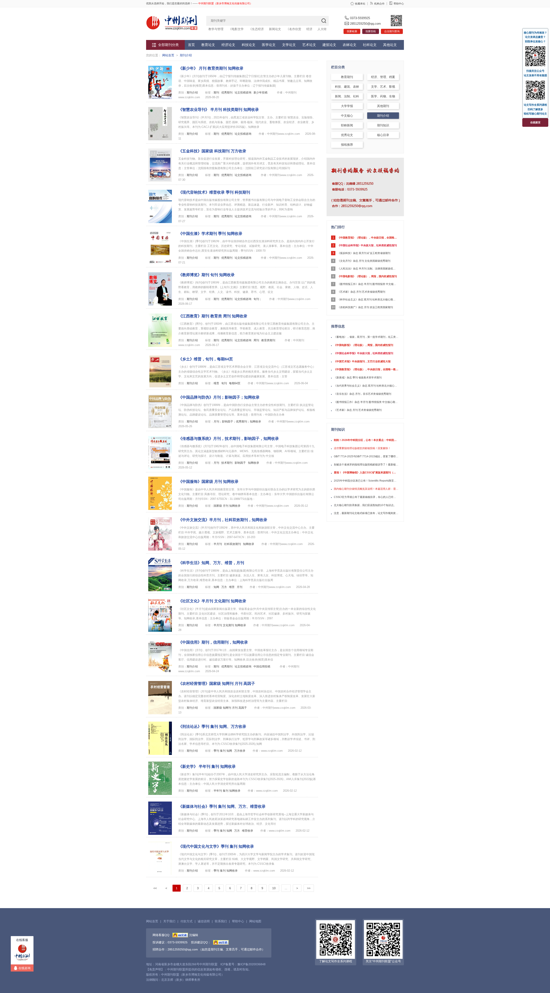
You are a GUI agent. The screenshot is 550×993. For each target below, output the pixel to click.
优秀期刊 (226, 92)
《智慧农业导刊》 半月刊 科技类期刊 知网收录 (218, 109)
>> (308, 888)
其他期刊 (383, 106)
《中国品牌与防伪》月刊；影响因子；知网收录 (219, 397)
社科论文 (370, 45)
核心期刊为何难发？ (535, 32)
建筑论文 (329, 45)
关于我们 (169, 921)
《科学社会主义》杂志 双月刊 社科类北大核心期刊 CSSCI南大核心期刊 (368, 299)
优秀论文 (347, 135)
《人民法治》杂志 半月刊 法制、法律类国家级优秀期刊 (368, 268)
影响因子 (240, 462)
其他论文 (390, 45)
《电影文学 (236, 29)
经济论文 (228, 45)
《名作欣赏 (293, 29)
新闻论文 (275, 29)
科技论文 (248, 45)
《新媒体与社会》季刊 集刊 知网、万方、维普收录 (222, 806)
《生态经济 (256, 29)
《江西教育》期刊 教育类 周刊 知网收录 (212, 316)
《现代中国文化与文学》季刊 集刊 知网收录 (216, 846)
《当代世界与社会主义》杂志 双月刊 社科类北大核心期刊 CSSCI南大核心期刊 (366, 385)
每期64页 (234, 383)
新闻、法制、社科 (347, 96)
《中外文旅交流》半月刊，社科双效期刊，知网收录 (222, 520)
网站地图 (255, 921)
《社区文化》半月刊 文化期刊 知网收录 (212, 601)
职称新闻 (347, 125)
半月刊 (218, 544)
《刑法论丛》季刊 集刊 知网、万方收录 (212, 726)
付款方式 (186, 921)
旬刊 (224, 383)
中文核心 (347, 115)
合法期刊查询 (392, 31)
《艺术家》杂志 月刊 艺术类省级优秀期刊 (361, 291)
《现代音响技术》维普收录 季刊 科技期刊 (214, 192)
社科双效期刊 (232, 544)
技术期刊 (226, 462)
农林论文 (349, 45)
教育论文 (208, 45)
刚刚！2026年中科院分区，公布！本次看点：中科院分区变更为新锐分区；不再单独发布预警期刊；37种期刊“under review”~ (366, 440)
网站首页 (168, 55)
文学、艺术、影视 (383, 86)
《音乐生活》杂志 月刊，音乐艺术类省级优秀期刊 (362, 393)
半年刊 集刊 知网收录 (227, 790)
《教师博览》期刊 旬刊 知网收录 (206, 275)
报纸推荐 (347, 144)
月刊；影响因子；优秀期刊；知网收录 (237, 421)
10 (274, 888)
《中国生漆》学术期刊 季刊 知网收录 (210, 233)
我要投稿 (370, 31)
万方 (224, 587)
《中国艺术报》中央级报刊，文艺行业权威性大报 (362, 361)
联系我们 (221, 921)
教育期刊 (347, 77)
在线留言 (535, 122)
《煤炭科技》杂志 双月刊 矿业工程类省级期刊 (364, 253)
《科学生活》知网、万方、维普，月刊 (211, 563)
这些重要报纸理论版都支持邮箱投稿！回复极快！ (362, 448)
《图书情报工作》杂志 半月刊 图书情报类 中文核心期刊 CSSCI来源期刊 (368, 284)
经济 (309, 29)
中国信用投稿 (262, 666)
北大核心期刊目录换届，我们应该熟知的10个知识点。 (365, 505)
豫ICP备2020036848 (251, 964)
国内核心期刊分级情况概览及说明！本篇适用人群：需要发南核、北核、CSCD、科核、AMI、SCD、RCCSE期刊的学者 (366, 488)
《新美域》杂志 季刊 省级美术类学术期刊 (358, 377)
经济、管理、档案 (383, 77)
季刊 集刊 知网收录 (226, 870)
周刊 (256, 340)
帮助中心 (399, 3)
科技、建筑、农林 (347, 86)
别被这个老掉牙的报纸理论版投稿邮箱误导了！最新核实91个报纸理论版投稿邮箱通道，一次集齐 (366, 464)
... (286, 888)
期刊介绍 (186, 55)
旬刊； (258, 299)
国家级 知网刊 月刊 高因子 (231, 707)
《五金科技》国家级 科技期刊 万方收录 (212, 151)
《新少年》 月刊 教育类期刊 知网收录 (210, 68)
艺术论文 (309, 45)
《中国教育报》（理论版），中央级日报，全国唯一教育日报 (368, 237)
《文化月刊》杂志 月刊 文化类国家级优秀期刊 (364, 260)
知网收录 (253, 462)
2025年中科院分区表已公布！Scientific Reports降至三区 (366, 480)
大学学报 (347, 106)
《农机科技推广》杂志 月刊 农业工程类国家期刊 (365, 307)
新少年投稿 (260, 92)
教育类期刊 (268, 340)
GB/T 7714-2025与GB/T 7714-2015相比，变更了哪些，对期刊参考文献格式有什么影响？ (366, 456)
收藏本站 (360, 3)
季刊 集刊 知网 (223, 750)
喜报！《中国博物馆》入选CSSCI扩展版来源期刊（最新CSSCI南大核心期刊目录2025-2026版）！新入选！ (366, 472)
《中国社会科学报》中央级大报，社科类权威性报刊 (367, 245)
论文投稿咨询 (243, 92)
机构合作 (379, 3)
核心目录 (383, 135)
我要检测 (352, 31)
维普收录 (247, 830)
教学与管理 (215, 29)
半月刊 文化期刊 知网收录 (230, 625)
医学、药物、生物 (383, 96)
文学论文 (289, 45)
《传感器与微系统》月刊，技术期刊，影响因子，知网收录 (228, 438)
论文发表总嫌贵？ (535, 36)
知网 (216, 587)
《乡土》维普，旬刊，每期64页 (205, 359)
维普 (216, 383)
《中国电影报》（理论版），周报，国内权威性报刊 (367, 276)
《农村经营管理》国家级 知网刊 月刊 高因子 (216, 683)
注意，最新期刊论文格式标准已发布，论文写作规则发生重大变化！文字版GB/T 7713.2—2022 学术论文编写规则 (366, 513)
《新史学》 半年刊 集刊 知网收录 (207, 766)
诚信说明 (204, 921)
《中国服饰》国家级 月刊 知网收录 (208, 481)
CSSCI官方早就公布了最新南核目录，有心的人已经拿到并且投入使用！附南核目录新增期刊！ (366, 497)
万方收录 (239, 750)
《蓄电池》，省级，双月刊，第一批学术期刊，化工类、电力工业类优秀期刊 (366, 336)
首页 (191, 45)
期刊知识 (383, 125)
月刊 (216, 462)
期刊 (216, 92)
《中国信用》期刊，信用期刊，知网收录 (213, 642)
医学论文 (269, 45)
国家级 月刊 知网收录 (227, 505)
